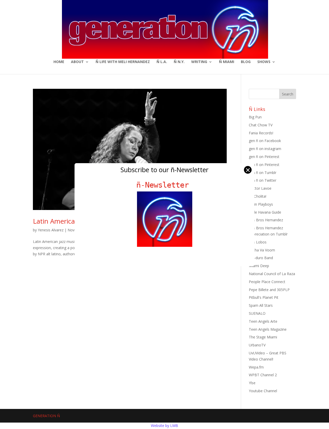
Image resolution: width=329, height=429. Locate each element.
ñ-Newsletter (164, 184)
